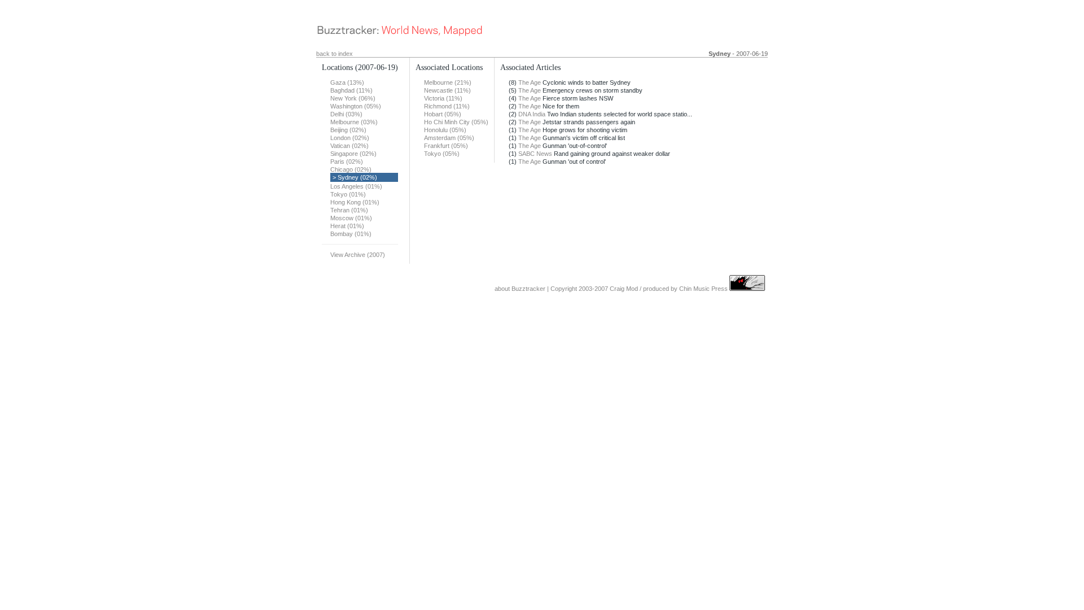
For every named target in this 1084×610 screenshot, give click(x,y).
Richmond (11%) (447, 106)
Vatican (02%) (349, 145)
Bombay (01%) (350, 233)
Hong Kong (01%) (354, 202)
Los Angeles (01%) (356, 186)
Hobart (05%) (442, 114)
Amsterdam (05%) (449, 137)
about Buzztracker (520, 288)
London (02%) (349, 137)
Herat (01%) (347, 226)
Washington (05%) (355, 106)
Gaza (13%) (347, 82)
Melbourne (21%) (447, 82)
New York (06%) (352, 98)
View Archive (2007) (357, 254)
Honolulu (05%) (445, 130)
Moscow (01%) (351, 218)
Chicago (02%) (350, 169)
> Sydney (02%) (355, 177)
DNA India (531, 114)
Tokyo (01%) (348, 194)
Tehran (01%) (349, 210)
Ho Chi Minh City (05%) (456, 122)
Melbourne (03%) (354, 122)
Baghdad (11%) (351, 90)
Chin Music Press (703, 288)
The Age (529, 82)
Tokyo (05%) (442, 153)
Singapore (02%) (353, 153)
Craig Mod (624, 288)
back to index (334, 53)
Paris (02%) (346, 161)
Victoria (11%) (443, 98)
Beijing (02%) (348, 130)
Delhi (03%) (346, 114)
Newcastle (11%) (447, 90)
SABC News (535, 153)
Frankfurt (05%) (446, 145)
